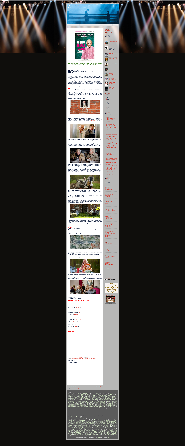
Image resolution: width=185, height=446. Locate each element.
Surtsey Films (94, 431)
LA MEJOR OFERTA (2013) (112, 58)
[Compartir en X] (85, 357)
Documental (86, 401)
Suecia (95, 358)
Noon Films (100, 423)
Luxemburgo (84, 421)
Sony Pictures (105, 430)
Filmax (93, 416)
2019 (106, 103)
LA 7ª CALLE (106, 248)
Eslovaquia (71, 403)
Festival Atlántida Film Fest (90, 404)
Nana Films (77, 423)
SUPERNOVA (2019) (111, 53)
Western (112, 434)
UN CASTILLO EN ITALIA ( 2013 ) (111, 138)
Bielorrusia (76, 397)
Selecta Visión (109, 429)
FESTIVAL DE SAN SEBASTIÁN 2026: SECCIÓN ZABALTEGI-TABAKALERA (112, 79)
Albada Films (75, 394)
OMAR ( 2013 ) (108, 164)
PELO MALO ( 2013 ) (109, 142)
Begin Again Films (109, 396)
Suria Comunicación (88, 431)
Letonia (115, 420)
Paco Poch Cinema (114, 424)
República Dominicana (101, 428)
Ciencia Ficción (107, 398)
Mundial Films (69, 423)
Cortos (116, 399)
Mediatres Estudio (88, 422)
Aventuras (87, 396)
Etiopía (110, 403)
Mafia (102, 421)
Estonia (92, 403)
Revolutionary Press (113, 428)
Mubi (115, 422)
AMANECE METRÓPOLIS (108, 189)
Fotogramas (79, 302)
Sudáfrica (116, 430)
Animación (112, 394)
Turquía (115, 432)
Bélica (69, 397)
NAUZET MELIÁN (107, 262)
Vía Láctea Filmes (76, 434)
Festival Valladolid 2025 (99, 415)
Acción (102, 393)
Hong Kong (80, 418)
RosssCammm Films (81, 429)
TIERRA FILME (107, 236)
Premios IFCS (95, 427)
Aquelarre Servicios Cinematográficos (73, 395)
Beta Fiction (72, 397)
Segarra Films (104, 429)
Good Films (100, 417)
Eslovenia (75, 403)
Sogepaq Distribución (99, 430)
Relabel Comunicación (89, 428)
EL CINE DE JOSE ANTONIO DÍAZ (110, 209)
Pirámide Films (88, 426)
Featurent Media (77, 404)
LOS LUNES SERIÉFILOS (108, 226)
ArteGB (98, 395)
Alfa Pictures (88, 394)
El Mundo (76, 314)
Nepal (84, 423)
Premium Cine (108, 427)
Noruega (104, 423)
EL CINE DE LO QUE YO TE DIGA (110, 210)
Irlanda (78, 419)
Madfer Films (98, 421)
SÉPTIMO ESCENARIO (108, 235)
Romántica (74, 429)
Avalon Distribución (81, 396)
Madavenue (93, 421)
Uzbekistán (91, 433)
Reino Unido (81, 428)
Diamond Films (105, 400)
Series (74, 430)
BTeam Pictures (113, 397)
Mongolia (104, 422)
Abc (79, 312)
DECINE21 (106, 203)
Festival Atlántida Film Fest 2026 (97, 406)
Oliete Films (88, 424)
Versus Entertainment (108, 433)
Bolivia (90, 397)
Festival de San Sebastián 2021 (77, 408)
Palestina (79, 425)
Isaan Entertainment (83, 419)
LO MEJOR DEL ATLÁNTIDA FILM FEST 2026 (112, 68)
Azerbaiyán (92, 396)
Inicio (86, 386)
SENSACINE (106, 263)
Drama (92, 401)
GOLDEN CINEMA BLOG (108, 219)
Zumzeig (88, 435)
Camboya (76, 398)
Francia (79, 417)
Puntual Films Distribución (75, 428)
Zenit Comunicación (84, 435)
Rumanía (86, 429)
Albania (79, 394)
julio (107, 117)
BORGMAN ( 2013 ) (109, 148)
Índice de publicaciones (93, 418)
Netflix (87, 423)
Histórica (71, 418)
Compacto (89, 399)
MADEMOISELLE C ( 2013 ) (110, 171)
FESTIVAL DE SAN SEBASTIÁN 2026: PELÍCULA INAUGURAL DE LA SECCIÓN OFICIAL (112, 88)
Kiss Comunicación (71, 420)
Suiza (73, 431)
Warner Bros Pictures (106, 434)
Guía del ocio (77, 307)
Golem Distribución (94, 417)
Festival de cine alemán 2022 (110, 407)
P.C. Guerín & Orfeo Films (104, 424)
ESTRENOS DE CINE (108, 215)
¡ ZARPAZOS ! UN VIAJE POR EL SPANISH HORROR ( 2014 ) (111, 136)
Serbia (71, 430)
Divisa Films (73, 401)
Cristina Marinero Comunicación (76, 400)
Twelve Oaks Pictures (70, 433)
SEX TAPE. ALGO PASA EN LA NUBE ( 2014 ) (110, 121)
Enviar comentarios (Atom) (76, 388)
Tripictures (108, 432)
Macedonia (89, 421)
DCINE (106, 202)
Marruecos (71, 422)
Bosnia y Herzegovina (104, 397)
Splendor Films (111, 430)
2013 (106, 183)
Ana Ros (108, 394)
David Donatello (95, 400)
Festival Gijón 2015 (113, 409)
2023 (106, 98)
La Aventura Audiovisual (81, 420)
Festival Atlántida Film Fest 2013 (102, 404)
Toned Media (100, 432)
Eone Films (111, 402)
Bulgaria (69, 398)
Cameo (79, 398)
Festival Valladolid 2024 (82, 415)
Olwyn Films (92, 424)
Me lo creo (83, 422)
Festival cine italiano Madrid (71, 407)
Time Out (76, 324)
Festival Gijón (106, 409)
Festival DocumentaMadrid (76, 409)
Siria (95, 430)
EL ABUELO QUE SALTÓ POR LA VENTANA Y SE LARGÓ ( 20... (111, 147)
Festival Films (100, 409)
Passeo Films (95, 425)
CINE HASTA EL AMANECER (109, 194)
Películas (83, 358)
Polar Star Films (94, 426)
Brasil (108, 397)
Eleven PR (83, 402)
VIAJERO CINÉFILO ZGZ (108, 240)
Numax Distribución (78, 424)
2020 (106, 102)
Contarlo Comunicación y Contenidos (104, 399)
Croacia (88, 400)
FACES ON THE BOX (108, 216)
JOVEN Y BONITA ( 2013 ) (112, 63)
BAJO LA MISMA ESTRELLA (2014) (111, 158)
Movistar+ (112, 422)
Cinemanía (77, 305)
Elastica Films (74, 402)
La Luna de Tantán (94, 420)
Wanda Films (99, 434)
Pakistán (76, 425)
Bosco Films (98, 397)
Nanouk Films (81, 423)
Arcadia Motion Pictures (86, 395)
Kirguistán (116, 419)
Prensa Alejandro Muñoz (113, 427)
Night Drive (96, 423)
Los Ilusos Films (79, 421)
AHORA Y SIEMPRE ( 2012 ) (110, 154)
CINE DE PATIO (107, 193)
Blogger (108, 437)
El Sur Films (111, 401)
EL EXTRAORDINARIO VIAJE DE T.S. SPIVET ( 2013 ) (111, 162)
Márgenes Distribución (112, 421)
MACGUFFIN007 (107, 227)
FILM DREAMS (74, 6)
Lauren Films (111, 420)
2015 (106, 108)
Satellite (99, 429)
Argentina (94, 395)
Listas (71, 421)
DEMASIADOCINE (107, 204)
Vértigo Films (70, 434)
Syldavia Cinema (101, 431)
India (88, 418)
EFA (104, 401)
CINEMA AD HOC (107, 196)
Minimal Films (97, 422)
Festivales (78, 416)
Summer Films (77, 431)
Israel (91, 419)
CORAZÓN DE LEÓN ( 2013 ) (110, 124)
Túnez (112, 432)
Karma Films (106, 419)
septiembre (108, 114)
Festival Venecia (71, 416)
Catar (96, 398)
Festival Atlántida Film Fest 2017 (112, 404)
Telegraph (75, 321)
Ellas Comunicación (88, 402)
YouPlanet (74, 435)
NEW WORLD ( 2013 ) (109, 174)
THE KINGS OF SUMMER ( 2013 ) (111, 159)
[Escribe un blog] (85, 357)
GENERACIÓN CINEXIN (108, 218)
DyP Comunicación (100, 401)
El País (76, 309)
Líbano (69, 421)
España (79, 403)
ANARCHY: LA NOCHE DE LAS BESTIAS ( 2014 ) (111, 126)
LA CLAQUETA (107, 250)
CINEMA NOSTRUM (108, 197)
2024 (106, 97)
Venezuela (98, 433)
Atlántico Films (113, 395)
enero (107, 182)
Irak (72, 419)
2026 (106, 94)
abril (107, 178)
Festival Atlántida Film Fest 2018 (71, 405)
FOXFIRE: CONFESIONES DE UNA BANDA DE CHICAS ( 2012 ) (111, 168)
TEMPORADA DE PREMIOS (109, 264)
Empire (75, 326)
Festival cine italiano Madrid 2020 (80, 407)
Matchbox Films (76, 422)
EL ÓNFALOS (107, 211)
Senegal (69, 430)
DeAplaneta (100, 400)
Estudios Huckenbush (105, 403)
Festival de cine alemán (103, 407)
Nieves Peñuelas (92, 423)
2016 (106, 107)
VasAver (94, 433)
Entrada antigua (99, 386)
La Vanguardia (78, 317)
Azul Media (95, 396)
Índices (111, 418)
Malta (107, 421)
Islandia (87, 419)
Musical (73, 423)
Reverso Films (107, 428)
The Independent (79, 328)
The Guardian (78, 319)
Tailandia (106, 431)
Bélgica (114, 396)
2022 (106, 99)
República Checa (95, 428)
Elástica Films (79, 402)
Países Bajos (71, 425)
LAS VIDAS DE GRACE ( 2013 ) (111, 157)
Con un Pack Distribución (95, 399)
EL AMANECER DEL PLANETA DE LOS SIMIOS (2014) (111, 132)
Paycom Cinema (100, 425)
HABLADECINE (107, 247)
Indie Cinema (114, 418)
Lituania (75, 421)
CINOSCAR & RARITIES (108, 201)
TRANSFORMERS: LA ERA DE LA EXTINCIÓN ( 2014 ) (111, 144)
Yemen (71, 435)
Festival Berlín (105, 406)
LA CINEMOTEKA (107, 249)
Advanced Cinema (112, 393)
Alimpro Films (93, 394)
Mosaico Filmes (108, 422)
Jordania (102, 419)
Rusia (90, 429)
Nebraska (93, 120)
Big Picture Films (81, 397)
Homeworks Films (76, 418)
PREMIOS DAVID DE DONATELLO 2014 (111, 46)
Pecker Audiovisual (106, 425)
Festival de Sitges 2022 (110, 408)
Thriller (95, 432)
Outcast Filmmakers (97, 424)
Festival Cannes (112, 406)
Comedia (79, 358)
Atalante (105, 395)
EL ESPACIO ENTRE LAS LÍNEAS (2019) (112, 83)
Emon (107, 402)
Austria (75, 396)
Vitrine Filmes (86, 434)
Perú (84, 426)
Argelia (91, 395)
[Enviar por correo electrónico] (84, 357)
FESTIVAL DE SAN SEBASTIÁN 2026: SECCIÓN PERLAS (111, 74)
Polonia (98, 426)
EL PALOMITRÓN (107, 212)
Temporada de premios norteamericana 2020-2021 (81, 432)
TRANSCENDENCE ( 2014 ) (110, 145)
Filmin (99, 416)
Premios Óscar (91, 358)
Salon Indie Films (95, 429)
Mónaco (101, 422)
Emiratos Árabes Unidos (102, 402)
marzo (107, 179)
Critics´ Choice (83, 400)
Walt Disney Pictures (92, 434)
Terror (91, 432)
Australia (71, 396)
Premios (107, 426)
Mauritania (80, 422)
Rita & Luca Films (70, 429)
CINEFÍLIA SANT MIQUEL (108, 195)
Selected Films (114, 429)
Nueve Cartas (73, 424)
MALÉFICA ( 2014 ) (109, 139)
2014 (106, 109)
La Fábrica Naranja (89, 420)
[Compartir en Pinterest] (87, 357)
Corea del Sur (112, 399)
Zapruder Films (79, 435)
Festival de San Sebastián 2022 (88, 408)
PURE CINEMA (107, 232)
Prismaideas (69, 428)
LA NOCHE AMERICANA (108, 224)
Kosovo (75, 420)
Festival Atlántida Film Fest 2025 (88, 406)
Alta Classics (97, 394)
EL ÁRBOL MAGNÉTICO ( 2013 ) (111, 118)
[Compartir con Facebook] (86, 357)
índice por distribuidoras (106, 418)
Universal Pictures (81, 433)
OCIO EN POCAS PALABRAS (109, 231)
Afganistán (116, 393)
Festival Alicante (82, 404)
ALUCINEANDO (107, 188)
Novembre (113, 423)
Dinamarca (111, 400)
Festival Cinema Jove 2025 (96, 407)
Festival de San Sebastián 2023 (100, 408)
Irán (74, 419)
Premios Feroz (114, 426)
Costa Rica (70, 400)
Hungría (84, 418)
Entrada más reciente (72, 386)
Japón (98, 419)
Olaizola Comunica (84, 424)
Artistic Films (101, 395)
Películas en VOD (79, 426)
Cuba (91, 400)
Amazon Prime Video (103, 394)
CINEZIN (106, 200)
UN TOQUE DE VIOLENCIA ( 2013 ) (111, 127)
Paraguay (83, 425)
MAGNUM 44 (107, 261)
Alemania (82, 394)
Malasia (104, 421)
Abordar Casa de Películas (95, 393)
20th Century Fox (70, 393)
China (103, 398)
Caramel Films (92, 398)
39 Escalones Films (77, 393)
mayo (107, 177)
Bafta (99, 396)
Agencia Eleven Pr (71, 394)
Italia (94, 419)
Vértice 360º (114, 433)
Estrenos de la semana (97, 403)
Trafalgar (104, 432)
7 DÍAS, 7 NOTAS (107, 187)
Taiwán (109, 431)
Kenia (113, 419)
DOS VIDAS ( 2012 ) (109, 153)
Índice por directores (100, 418)
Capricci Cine (87, 398)
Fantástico (72, 404)
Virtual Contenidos (81, 434)
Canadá (82, 398)
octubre (107, 113)
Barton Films (103, 396)
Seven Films (78, 430)
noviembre (108, 112)
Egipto (108, 401)
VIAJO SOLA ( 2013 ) (109, 119)
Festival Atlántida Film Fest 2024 (79, 406)
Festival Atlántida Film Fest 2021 (101, 405)
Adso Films (106, 393)
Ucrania (76, 433)
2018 (106, 104)
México (93, 422)
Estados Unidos (86, 403)
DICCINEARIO (107, 208)
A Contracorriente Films (74, 358)
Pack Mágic (109, 424)
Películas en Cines (71, 426)
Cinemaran (72, 399)
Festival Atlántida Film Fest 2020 (91, 405)
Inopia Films (69, 419)
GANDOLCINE (107, 217)
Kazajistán (110, 419)
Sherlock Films (83, 430)
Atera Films (109, 395)
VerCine (102, 433)
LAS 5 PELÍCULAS (107, 225)
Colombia (80, 399)
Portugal (102, 426)
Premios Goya (87, 358)
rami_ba (99, 437)
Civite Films (76, 399)
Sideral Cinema (89, 430)
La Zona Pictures (107, 420)
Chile (99, 398)
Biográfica (85, 397)
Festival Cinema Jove (89, 407)
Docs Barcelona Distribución (79, 401)
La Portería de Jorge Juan (101, 420)
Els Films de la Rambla (95, 402)
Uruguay (87, 433)
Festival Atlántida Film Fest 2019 (80, 405)
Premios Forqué (72, 427)
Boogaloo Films (93, 397)
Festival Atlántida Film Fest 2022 (110, 405)
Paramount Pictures (88, 425)
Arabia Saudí (81, 395)
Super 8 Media (82, 431)
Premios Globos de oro (80, 427)
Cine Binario (113, 398)
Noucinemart (109, 423)
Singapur (93, 430)
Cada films (72, 398)
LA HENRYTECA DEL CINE (109, 223)
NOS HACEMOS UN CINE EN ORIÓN (110, 230)
